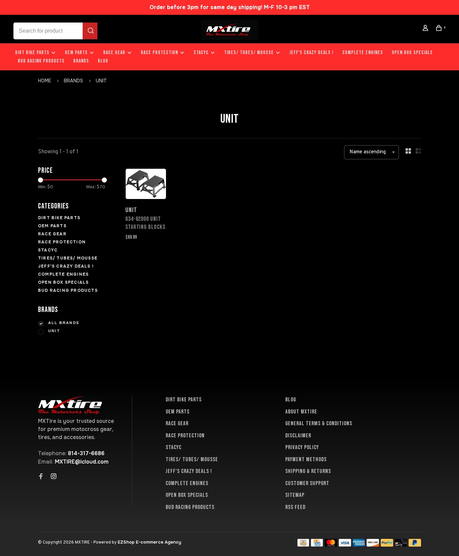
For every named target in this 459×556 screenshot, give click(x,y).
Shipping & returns (308, 471)
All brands (63, 323)
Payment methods (306, 459)
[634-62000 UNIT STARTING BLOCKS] (145, 185)
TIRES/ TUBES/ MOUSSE (249, 52)
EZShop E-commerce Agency (149, 542)
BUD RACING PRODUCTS (41, 61)
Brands (81, 61)
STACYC (201, 52)
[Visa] (345, 544)
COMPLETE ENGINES (362, 52)
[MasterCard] (331, 544)
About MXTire (301, 411)
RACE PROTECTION (159, 52)
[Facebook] (41, 477)
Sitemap (294, 495)
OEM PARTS (76, 52)
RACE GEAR (114, 52)
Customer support (307, 483)
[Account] (426, 29)
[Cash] (303, 544)
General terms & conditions (318, 423)
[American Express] (359, 544)
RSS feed (295, 507)
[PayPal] (387, 544)
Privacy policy (302, 447)
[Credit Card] (317, 544)
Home (44, 81)
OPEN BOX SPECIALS (412, 52)
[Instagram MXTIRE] (54, 477)
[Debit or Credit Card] (401, 544)
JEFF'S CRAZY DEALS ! (311, 52)
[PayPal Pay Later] (415, 544)
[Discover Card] (373, 544)
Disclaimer (298, 435)
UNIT (101, 81)
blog (103, 61)
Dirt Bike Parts (33, 52)
